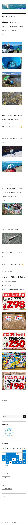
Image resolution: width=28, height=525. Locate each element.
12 (7, 456)
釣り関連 (10, 271)
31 (24, 462)
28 (14, 462)
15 (17, 456)
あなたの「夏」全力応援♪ (13, 277)
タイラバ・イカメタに (9, 432)
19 (7, 459)
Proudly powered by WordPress (16, 522)
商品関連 (10, 407)
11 (3, 456)
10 (24, 454)
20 (10, 459)
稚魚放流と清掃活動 (10, 22)
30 (20, 462)
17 (24, 456)
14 (14, 456)
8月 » (21, 465)
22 (17, 459)
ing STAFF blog (5, 522)
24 (24, 459)
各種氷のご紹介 (7, 434)
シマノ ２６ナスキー (9, 428)
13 (10, 456)
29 (17, 462)
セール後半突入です (8, 435)
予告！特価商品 (7, 430)
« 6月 (6, 465)
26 (7, 462)
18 (3, 459)
